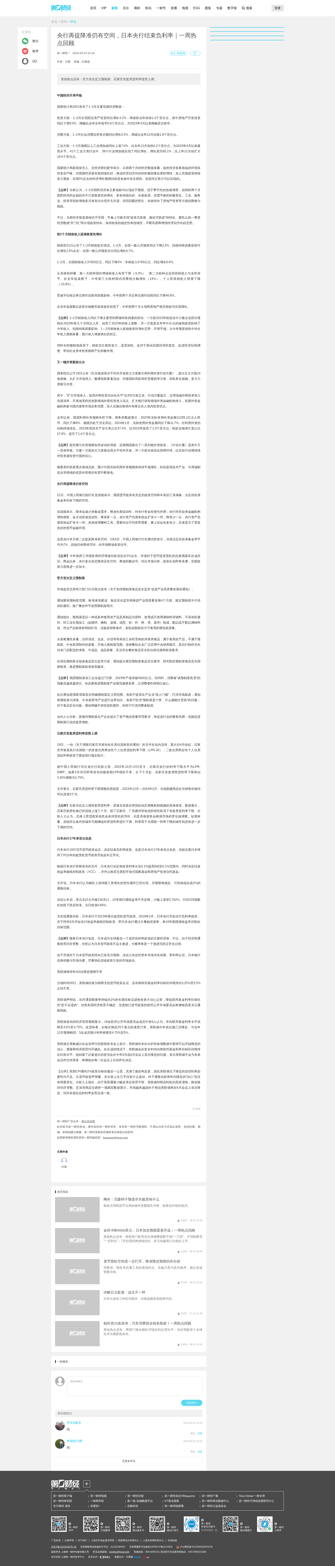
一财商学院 (97, 1500)
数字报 (232, 8)
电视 (185, 8)
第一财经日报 (135, 1495)
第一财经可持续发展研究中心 (256, 1500)
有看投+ (95, 1505)
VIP (103, 8)
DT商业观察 (172, 1500)
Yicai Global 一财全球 (252, 1495)
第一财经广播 (210, 1495)
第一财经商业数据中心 (215, 1500)
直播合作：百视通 (123, 1557)
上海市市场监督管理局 (102, 1540)
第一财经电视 (98, 1495)
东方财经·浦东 (61, 1505)
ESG (196, 8)
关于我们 (82, 1540)
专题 (219, 8)
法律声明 (69, 1540)
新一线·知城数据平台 (140, 1500)
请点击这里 (88, 1121)
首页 (93, 8)
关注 (126, 8)
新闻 (114, 8)
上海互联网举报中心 (153, 1540)
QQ (34, 61)
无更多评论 (129, 1461)
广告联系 (56, 1540)
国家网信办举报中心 (128, 1540)
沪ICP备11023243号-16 (63, 1546)
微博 (35, 51)
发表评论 (192, 1402)
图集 (208, 8)
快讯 (148, 8)
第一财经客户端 (62, 1495)
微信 (35, 41)
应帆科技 (132, 1505)
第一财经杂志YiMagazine (180, 1495)
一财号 (161, 8)
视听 (137, 8)
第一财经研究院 (62, 1500)
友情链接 (172, 1540)
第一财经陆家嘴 (174, 1505)
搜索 (249, 8)
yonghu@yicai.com (119, 1551)
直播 (174, 8)
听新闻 (181, 53)
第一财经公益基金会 (214, 1505)
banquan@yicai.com (115, 1137)
